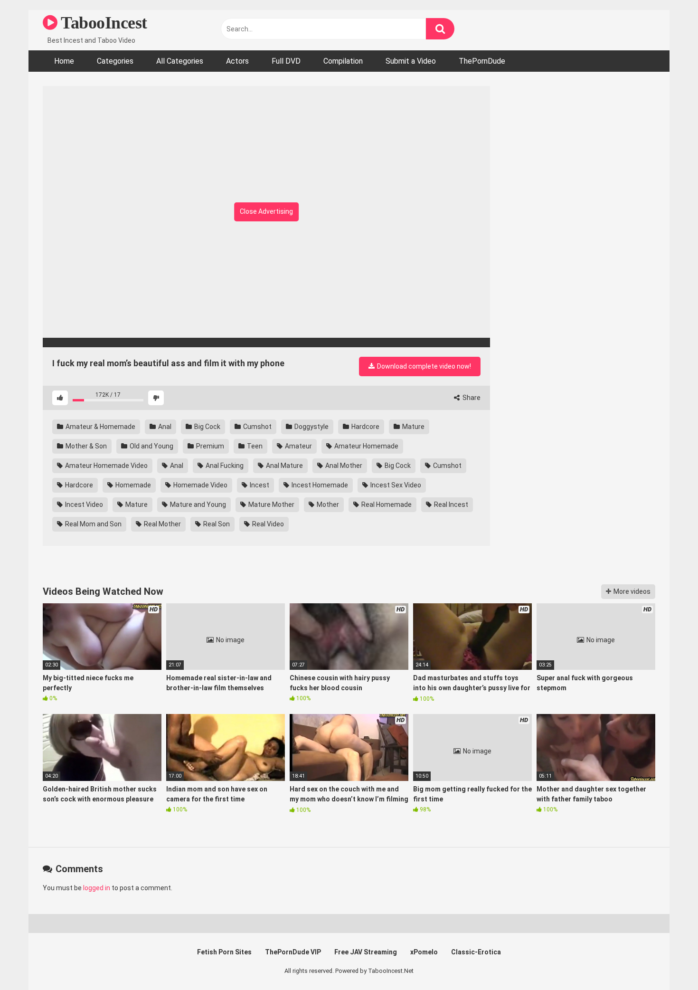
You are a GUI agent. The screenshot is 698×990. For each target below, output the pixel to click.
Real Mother (161, 524)
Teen (254, 446)
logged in (96, 888)
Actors (237, 61)
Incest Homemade (319, 485)
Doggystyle (311, 426)
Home (64, 61)
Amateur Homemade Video (106, 465)
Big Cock (206, 426)
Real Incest (450, 504)
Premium (209, 446)
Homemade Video (199, 485)
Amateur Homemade (365, 446)
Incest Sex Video (395, 485)
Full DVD (286, 61)
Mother (327, 504)
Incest (258, 485)
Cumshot (257, 426)
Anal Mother (343, 465)
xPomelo (424, 952)
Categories (115, 61)
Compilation (343, 61)
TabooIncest (102, 22)
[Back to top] (666, 961)
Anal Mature (283, 465)
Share (471, 397)
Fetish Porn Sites (224, 952)
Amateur (297, 446)
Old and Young (150, 446)
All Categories (179, 61)
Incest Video (83, 504)
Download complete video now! (423, 366)
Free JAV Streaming (365, 952)
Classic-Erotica (476, 952)
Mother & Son (85, 446)
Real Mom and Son (93, 524)
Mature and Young (197, 504)
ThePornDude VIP (293, 952)
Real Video (267, 524)
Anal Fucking (224, 465)
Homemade (132, 485)
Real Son (216, 524)
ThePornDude (482, 61)
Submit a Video (411, 61)
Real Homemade (386, 504)
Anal (164, 426)
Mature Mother (270, 504)
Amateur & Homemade (99, 426)
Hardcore (364, 426)
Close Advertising (266, 211)
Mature (412, 426)
